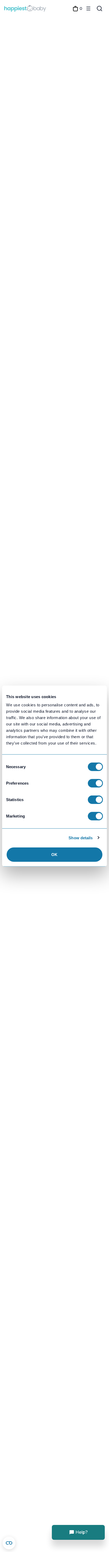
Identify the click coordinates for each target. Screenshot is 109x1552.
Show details (81, 837)
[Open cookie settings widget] (9, 1543)
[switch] (95, 783)
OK (54, 854)
